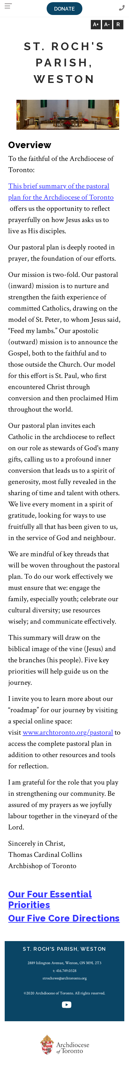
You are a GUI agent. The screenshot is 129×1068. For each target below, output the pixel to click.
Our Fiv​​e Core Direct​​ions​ (64, 918)
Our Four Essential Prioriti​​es (50, 900)
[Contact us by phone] (122, 8)
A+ (96, 24)
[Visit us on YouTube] (67, 1005)
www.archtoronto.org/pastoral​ (68, 732)
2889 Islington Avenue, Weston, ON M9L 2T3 (64, 962)
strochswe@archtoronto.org (65, 978)
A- (107, 24)
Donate (64, 9)
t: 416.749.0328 (64, 970)
